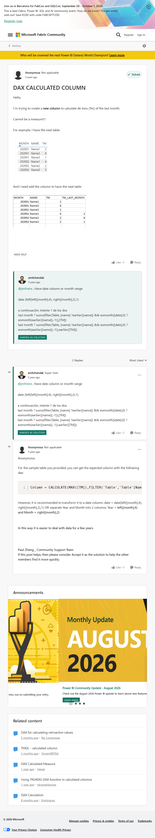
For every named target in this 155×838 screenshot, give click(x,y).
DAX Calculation (32, 795)
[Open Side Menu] (10, 35)
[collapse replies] (9, 372)
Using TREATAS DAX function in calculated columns (56, 779)
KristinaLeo (48, 800)
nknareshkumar (46, 784)
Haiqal (41, 769)
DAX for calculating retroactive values (47, 732)
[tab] (76, 703)
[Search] (118, 34)
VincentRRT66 (50, 753)
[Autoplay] (71, 703)
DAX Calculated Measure (38, 764)
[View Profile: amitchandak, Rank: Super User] (22, 375)
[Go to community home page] (40, 35)
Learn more (117, 55)
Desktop (16, 45)
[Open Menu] (144, 46)
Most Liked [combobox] (138, 360)
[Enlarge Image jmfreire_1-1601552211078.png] (49, 211)
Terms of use (126, 821)
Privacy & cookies (103, 821)
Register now (13, 21)
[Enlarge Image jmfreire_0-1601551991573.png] (36, 158)
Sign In (141, 34)
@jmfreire (25, 288)
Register (129, 34)
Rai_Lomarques (50, 738)
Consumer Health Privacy (55, 829)
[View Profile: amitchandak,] (22, 280)
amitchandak (36, 277)
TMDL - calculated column (39, 748)
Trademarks (145, 821)
